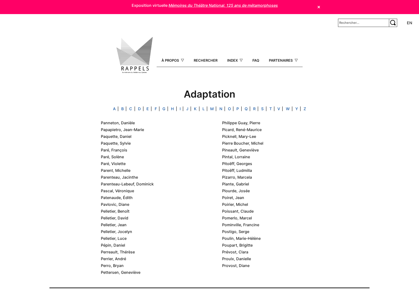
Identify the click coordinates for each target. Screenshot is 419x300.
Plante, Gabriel (235, 184)
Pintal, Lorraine (236, 156)
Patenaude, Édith (117, 197)
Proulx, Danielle (236, 258)
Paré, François (114, 150)
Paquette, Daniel (116, 136)
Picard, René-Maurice (242, 129)
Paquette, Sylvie (116, 143)
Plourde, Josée (236, 190)
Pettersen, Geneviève (120, 272)
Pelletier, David (114, 218)
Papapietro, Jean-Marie (122, 129)
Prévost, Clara (235, 252)
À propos (170, 60)
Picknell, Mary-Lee (239, 136)
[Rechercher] (393, 23)
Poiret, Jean (233, 197)
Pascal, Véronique (117, 190)
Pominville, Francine (240, 224)
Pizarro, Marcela (237, 177)
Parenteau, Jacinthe (119, 177)
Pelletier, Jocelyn (116, 231)
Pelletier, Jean (114, 224)
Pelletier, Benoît (115, 211)
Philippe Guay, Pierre (241, 122)
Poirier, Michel (235, 204)
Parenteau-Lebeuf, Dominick (127, 184)
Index (233, 60)
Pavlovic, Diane (115, 204)
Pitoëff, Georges (237, 163)
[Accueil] (134, 55)
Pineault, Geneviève (240, 150)
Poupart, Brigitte (237, 245)
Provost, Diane (236, 265)
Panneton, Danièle (118, 122)
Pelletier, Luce (114, 238)
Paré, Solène (112, 156)
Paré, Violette (113, 163)
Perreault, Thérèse (118, 252)
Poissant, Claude (238, 211)
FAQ (255, 60)
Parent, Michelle (115, 170)
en (409, 22)
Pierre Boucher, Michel (242, 143)
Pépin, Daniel (113, 245)
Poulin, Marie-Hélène (241, 238)
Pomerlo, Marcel (237, 218)
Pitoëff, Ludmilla (237, 170)
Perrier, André (113, 258)
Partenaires (281, 60)
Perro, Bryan (112, 265)
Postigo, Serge (235, 231)
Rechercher (206, 60)
